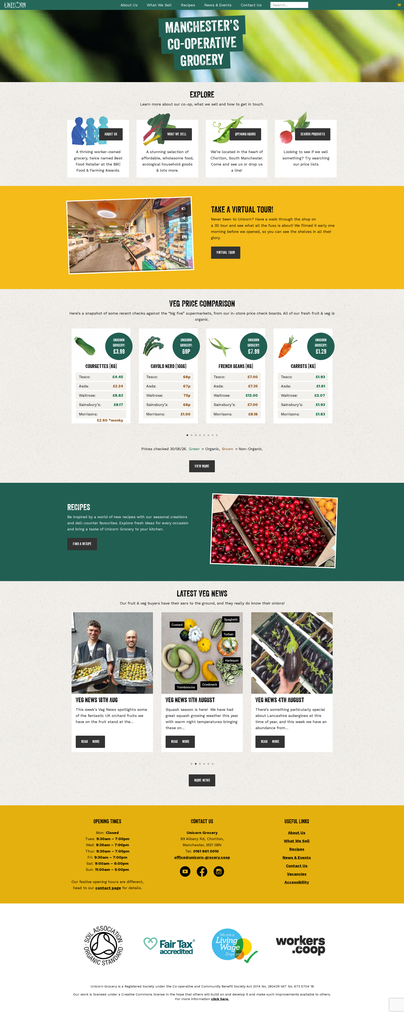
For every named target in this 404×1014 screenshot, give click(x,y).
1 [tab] (187, 435)
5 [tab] (204, 435)
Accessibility (296, 882)
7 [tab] (212, 435)
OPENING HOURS (245, 134)
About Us (296, 832)
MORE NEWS (202, 780)
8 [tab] (217, 435)
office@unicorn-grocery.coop (202, 857)
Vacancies (296, 874)
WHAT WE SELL (176, 134)
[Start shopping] (399, 5)
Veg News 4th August (100, 700)
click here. (220, 999)
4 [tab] (200, 435)
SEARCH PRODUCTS (312, 134)
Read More (90, 741)
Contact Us (296, 865)
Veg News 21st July (277, 700)
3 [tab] (196, 435)
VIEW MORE (202, 466)
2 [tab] (191, 435)
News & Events (297, 857)
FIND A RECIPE (82, 544)
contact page (108, 888)
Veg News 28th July (188, 700)
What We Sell (297, 841)
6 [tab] (208, 435)
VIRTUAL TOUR (226, 252)
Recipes (296, 849)
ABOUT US (111, 134)
